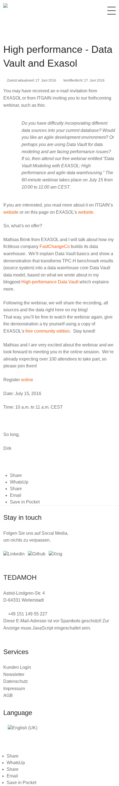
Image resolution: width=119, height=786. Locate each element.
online (27, 379)
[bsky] (36, 554)
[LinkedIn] (14, 554)
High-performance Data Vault (49, 282)
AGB (8, 695)
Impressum (14, 688)
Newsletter (13, 674)
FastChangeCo (55, 246)
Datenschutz (15, 681)
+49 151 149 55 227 (27, 614)
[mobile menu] (111, 13)
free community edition (47, 331)
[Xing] (55, 554)
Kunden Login (17, 667)
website (11, 212)
